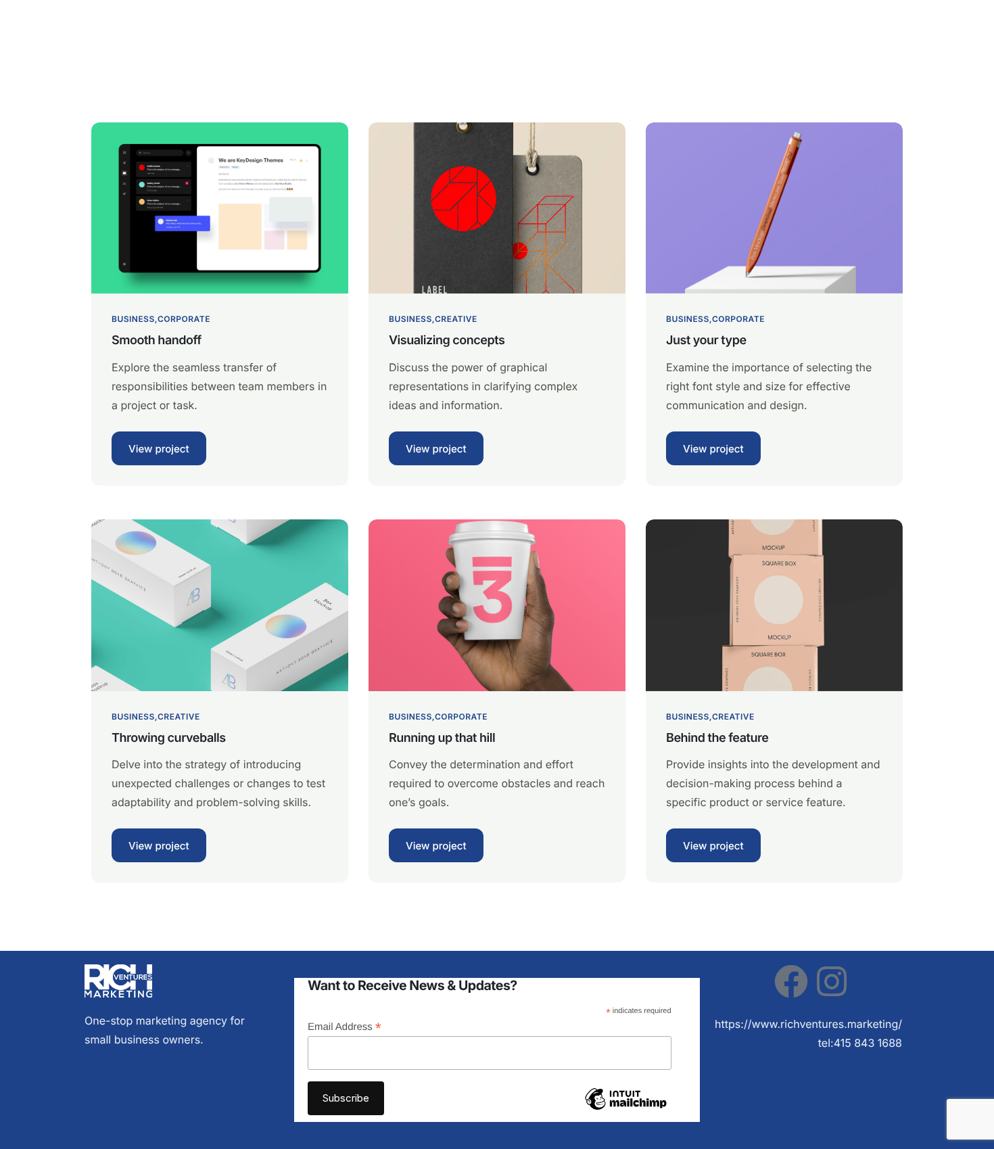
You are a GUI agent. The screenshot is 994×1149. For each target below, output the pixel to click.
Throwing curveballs (169, 738)
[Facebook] (791, 981)
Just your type (706, 340)
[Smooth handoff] (219, 207)
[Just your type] (774, 207)
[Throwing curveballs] (219, 604)
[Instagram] (832, 981)
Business (133, 319)
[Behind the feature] (774, 604)
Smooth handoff (157, 340)
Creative (456, 319)
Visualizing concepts (446, 340)
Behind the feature (717, 738)
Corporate (184, 319)
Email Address (344, 1027)
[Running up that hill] (497, 604)
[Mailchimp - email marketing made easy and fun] (625, 1108)
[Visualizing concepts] (497, 207)
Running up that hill (442, 738)
